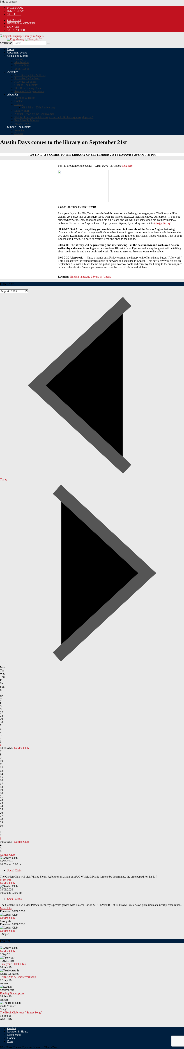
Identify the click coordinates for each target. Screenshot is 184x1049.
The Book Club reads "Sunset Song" (21, 1012)
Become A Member (21, 23)
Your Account (22, 68)
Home (10, 49)
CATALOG (14, 20)
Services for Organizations (29, 91)
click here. (127, 165)
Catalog (18, 59)
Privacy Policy (22, 123)
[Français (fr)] (34, 39)
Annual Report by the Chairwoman (34, 113)
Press (10, 1041)
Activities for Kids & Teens (29, 75)
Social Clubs (14, 870)
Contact (18, 101)
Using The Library (17, 55)
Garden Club (21, 748)
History (18, 104)
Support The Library (19, 126)
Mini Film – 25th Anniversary (38, 107)
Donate (13, 26)
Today (3, 479)
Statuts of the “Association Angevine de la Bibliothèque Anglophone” (53, 117)
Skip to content (8, 1)
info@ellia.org (162, 223)
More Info (6, 879)
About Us (12, 94)
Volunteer (16, 29)
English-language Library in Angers (90, 276)
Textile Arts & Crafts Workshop (18, 976)
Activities (12, 71)
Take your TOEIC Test (13, 964)
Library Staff (21, 110)
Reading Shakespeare (12, 993)
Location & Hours (24, 97)
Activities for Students (27, 78)
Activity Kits (21, 65)
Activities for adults (25, 81)
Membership (21, 62)
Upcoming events (17, 52)
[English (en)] (15, 39)
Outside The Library (26, 84)
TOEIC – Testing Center (28, 88)
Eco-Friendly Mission (26, 120)
